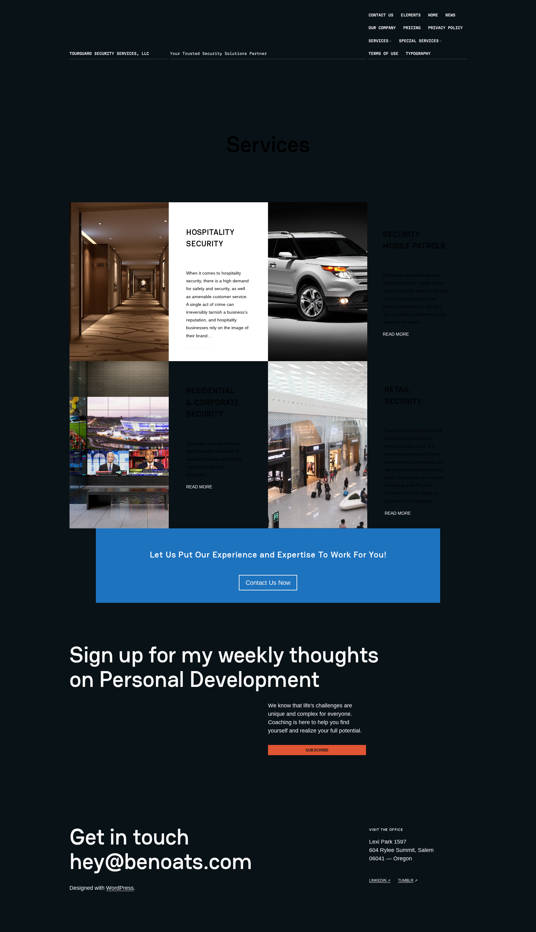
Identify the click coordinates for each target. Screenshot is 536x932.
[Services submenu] (390, 41)
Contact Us (380, 15)
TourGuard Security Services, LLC (109, 53)
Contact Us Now (268, 582)
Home (433, 15)
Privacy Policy (445, 27)
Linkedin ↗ (380, 880)
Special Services (419, 40)
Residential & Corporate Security (212, 402)
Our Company (382, 27)
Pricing (412, 27)
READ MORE (199, 347)
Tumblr (405, 880)
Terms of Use (383, 53)
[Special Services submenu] (441, 41)
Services (378, 40)
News (450, 15)
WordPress (120, 888)
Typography (418, 53)
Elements (411, 15)
